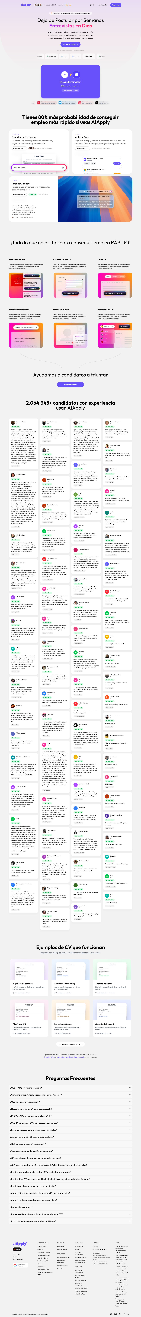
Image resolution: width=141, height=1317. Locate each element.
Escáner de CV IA (43, 1270)
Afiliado (77, 1249)
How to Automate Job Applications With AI (121, 1294)
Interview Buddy (61, 309)
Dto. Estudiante (18, 1259)
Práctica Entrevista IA (19, 309)
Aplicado (116, 163)
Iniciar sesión (103, 5)
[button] (92, 5)
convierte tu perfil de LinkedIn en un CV (71, 1057)
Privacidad (16, 1254)
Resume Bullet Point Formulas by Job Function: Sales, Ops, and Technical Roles (122, 1271)
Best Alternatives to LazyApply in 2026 (122, 1279)
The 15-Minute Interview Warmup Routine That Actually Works (122, 1286)
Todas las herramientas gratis (45, 1273)
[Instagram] (115, 1314)
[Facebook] (111, 1314)
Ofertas (40, 1264)
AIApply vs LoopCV (81, 1288)
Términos (16, 1257)
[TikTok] (124, 1314)
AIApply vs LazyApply (78, 1284)
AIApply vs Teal (80, 1294)
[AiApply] (26, 5)
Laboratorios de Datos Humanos (80, 1261)
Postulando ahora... (113, 153)
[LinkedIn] (128, 1314)
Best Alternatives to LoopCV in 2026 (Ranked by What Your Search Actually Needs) (122, 1260)
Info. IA (59, 1268)
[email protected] (38, 159)
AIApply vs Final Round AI (80, 1276)
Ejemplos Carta (62, 1249)
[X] (119, 1314)
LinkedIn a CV (42, 1267)
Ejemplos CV (61, 1246)
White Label (79, 1246)
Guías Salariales (62, 1265)
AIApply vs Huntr (80, 1280)
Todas (117, 1306)
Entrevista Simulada (43, 1255)
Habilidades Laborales (61, 1261)
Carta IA (102, 259)
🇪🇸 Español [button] (17, 1249)
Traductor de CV (105, 309)
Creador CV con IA (62, 259)
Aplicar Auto (41, 1246)
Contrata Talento (80, 1257)
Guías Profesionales (63, 1258)
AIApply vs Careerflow (79, 1271)
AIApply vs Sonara (81, 1291)
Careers (95, 1246)
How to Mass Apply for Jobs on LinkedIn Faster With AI (122, 1250)
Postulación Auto (17, 259)
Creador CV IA (49, 1057)
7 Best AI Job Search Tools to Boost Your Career (121, 1301)
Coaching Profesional (79, 1253)
